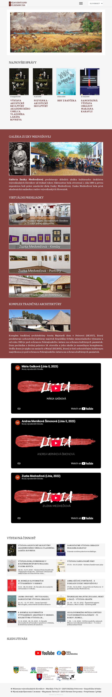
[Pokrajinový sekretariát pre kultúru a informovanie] (87, 669)
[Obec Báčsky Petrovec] (20, 669)
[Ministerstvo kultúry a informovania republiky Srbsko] (64, 669)
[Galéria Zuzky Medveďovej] (56, 158)
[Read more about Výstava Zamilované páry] (61, 566)
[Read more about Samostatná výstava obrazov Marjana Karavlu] (89, 82)
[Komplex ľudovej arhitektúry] (39, 320)
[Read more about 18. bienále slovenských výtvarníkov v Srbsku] (12, 585)
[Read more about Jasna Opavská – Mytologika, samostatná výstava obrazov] (12, 601)
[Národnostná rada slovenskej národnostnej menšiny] (41, 669)
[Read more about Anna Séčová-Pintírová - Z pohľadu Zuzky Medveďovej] (61, 585)
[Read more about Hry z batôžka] (66, 82)
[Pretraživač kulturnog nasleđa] (66, 676)
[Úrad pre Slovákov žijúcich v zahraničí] (46, 676)
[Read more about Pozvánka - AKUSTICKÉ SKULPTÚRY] (42, 82)
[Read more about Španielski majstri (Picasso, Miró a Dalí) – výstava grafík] (61, 601)
